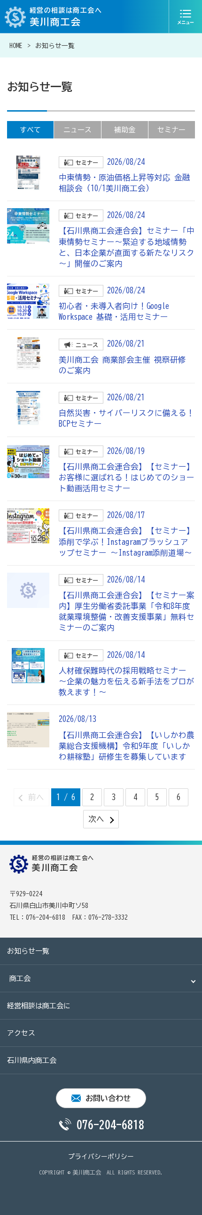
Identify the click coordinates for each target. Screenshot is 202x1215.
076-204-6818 (110, 1124)
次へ (96, 819)
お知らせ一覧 (28, 951)
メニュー (185, 16)
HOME (16, 45)
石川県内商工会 (31, 1060)
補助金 (124, 129)
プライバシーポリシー (101, 1156)
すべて (30, 129)
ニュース (77, 129)
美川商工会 (87, 1172)
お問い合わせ (108, 1098)
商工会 (20, 978)
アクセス (21, 1033)
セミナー (171, 129)
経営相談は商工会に (38, 1005)
